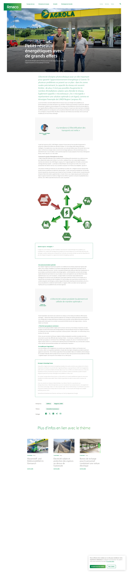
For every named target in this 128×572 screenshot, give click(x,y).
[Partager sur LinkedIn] (53, 413)
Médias (112, 4)
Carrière (101, 4)
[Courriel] (60, 413)
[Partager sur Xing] (57, 413)
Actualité (55, 4)
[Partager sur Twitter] (49, 413)
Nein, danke (111, 566)
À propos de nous (31, 4)
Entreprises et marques (44, 4)
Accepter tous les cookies (97, 566)
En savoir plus (110, 561)
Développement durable (66, 4)
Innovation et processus (52, 409)
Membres (107, 4)
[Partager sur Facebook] (46, 413)
